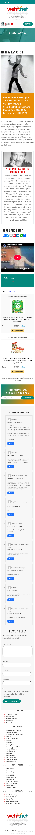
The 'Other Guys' (11, 759)
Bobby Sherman (11, 777)
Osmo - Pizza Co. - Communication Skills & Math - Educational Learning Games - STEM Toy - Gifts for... (17, 360)
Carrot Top (9, 799)
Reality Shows (11, 745)
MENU (7, 2)
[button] (3, 2)
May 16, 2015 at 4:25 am (13, 590)
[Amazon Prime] (22, 326)
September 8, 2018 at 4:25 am (15, 478)
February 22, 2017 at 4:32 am (15, 570)
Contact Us (13, 831)
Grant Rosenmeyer (12, 801)
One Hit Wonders (12, 738)
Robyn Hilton (10, 785)
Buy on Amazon (18, 330)
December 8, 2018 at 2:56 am (15, 455)
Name (5, 661)
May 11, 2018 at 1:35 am (13, 506)
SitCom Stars (10, 755)
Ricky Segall (10, 779)
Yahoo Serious (11, 723)
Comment (7, 644)
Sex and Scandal (12, 749)
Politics (8, 740)
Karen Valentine (11, 783)
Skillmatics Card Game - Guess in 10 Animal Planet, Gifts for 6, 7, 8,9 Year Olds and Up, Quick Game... (17, 319)
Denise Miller (10, 775)
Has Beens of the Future (14, 734)
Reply (10, 443)
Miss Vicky (9, 769)
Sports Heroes (11, 757)
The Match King (11, 714)
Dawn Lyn (9, 771)
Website (6, 680)
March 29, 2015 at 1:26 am (14, 613)
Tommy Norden (11, 788)
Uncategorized (11, 761)
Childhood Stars (11, 732)
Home (6, 831)
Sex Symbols (10, 751)
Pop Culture (10, 743)
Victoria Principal (12, 718)
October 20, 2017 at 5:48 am (14, 549)
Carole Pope (10, 716)
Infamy (8, 736)
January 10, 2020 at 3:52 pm (14, 422)
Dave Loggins (10, 773)
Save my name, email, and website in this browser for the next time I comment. (16, 694)
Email (5, 671)
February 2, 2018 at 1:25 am (14, 526)
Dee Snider (10, 721)
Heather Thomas (12, 781)
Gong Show (12, 292)
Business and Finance (13, 730)
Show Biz (9, 753)
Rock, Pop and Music (13, 747)
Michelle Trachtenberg (13, 803)
